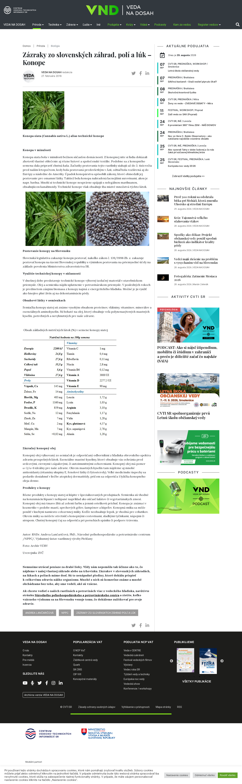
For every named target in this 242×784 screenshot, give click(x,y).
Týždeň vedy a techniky (137, 674)
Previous (171, 661)
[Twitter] (40, 683)
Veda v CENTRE (132, 650)
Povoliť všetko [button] (227, 775)
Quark (76, 664)
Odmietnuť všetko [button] (205, 775)
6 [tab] (210, 676)
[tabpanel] (185, 661)
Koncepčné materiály (85, 679)
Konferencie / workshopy (138, 688)
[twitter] (133, 73)
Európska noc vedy (134, 679)
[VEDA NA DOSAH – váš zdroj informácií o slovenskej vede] (119, 10)
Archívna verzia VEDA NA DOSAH (43, 694)
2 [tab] (189, 676)
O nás (26, 650)
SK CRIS (77, 669)
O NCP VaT (79, 650)
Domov (27, 46)
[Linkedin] (61, 683)
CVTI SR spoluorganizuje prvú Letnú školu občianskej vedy (183, 415)
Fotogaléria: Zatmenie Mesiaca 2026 (195, 278)
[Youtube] (25, 683)
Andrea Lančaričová (39, 612)
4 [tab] (199, 676)
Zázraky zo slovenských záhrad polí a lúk (106, 612)
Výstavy (128, 664)
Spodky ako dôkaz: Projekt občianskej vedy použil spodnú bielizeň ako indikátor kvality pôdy (195, 240)
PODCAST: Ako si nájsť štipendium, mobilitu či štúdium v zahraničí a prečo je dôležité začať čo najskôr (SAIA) (187, 354)
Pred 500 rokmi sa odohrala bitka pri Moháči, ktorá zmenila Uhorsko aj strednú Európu (196, 200)
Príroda (41, 46)
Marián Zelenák (200, 284)
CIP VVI (77, 674)
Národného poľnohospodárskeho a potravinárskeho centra (77, 595)
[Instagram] (53, 683)
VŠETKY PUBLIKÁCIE (196, 681)
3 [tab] (194, 676)
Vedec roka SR (132, 669)
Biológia (55, 46)
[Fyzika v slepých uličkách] (185, 661)
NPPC (64, 612)
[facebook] (140, 73)
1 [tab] (183, 676)
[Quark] (208, 661)
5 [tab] (205, 676)
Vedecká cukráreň (134, 655)
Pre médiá (28, 660)
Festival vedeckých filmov (138, 660)
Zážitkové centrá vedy (85, 660)
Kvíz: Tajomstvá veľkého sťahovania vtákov (191, 219)
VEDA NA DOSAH (51, 72)
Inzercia (27, 664)
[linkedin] (147, 73)
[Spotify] (32, 683)
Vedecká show (132, 683)
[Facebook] (46, 683)
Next (222, 661)
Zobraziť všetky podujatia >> (188, 176)
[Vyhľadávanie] (238, 24)
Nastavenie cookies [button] (177, 775)
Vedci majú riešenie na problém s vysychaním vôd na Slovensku (196, 260)
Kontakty (28, 655)
